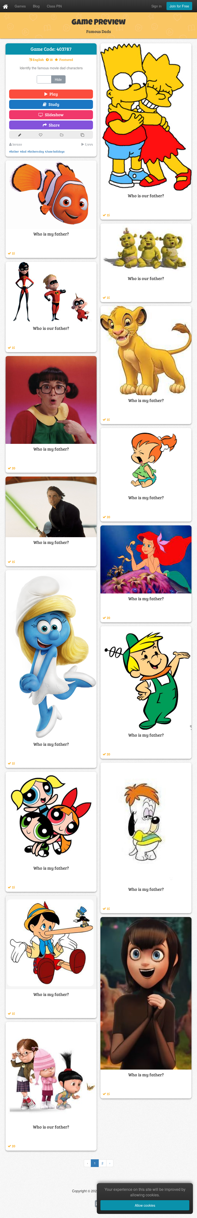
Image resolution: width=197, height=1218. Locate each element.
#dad (23, 151)
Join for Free (179, 6)
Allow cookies (145, 1205)
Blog (36, 6)
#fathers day (35, 151)
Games (20, 6)
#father (14, 151)
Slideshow (53, 114)
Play (53, 94)
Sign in (156, 6)
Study (53, 104)
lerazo (17, 144)
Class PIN (54, 6)
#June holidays (54, 151)
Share (53, 125)
